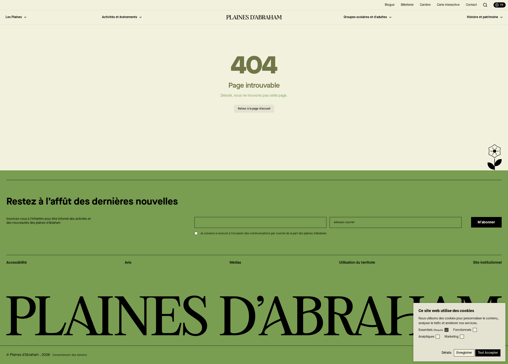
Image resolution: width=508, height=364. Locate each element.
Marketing (451, 337)
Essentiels (431, 330)
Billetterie (407, 5)
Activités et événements (119, 17)
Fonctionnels (462, 330)
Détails (446, 353)
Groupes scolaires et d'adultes (365, 17)
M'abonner (486, 222)
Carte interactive (448, 5)
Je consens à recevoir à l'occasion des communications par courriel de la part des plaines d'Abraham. (263, 233)
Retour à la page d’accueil (254, 108)
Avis (128, 262)
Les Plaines (14, 17)
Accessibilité (16, 262)
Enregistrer (464, 353)
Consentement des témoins (69, 355)
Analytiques (426, 337)
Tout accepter (488, 353)
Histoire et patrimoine (482, 17)
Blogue (389, 5)
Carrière (425, 5)
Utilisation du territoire (357, 262)
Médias (235, 262)
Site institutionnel (487, 262)
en (501, 4)
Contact (471, 5)
